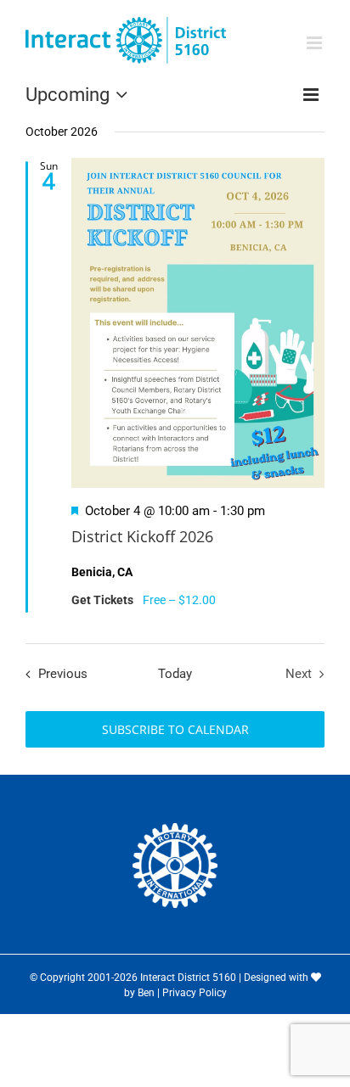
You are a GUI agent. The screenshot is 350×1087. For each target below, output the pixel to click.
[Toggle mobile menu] (316, 43)
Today (175, 673)
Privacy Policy (194, 993)
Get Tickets (103, 600)
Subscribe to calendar (175, 729)
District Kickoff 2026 (142, 536)
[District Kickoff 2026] (198, 323)
